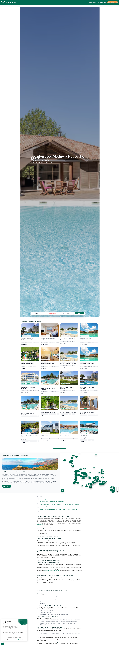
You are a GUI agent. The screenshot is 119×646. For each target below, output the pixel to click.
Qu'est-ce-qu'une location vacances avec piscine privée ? (54, 499)
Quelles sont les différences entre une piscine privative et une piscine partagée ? (60, 504)
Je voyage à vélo (102, 2)
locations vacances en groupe (51, 570)
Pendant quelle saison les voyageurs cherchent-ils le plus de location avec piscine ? (60, 506)
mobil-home (40, 524)
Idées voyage (92, 2)
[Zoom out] (117, 490)
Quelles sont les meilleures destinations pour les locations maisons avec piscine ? (60, 509)
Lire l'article (5, 486)
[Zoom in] (117, 488)
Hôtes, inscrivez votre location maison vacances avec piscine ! (55, 512)
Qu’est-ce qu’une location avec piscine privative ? (52, 501)
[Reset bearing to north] (117, 491)
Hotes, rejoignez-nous (113, 2)
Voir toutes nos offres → (59, 447)
